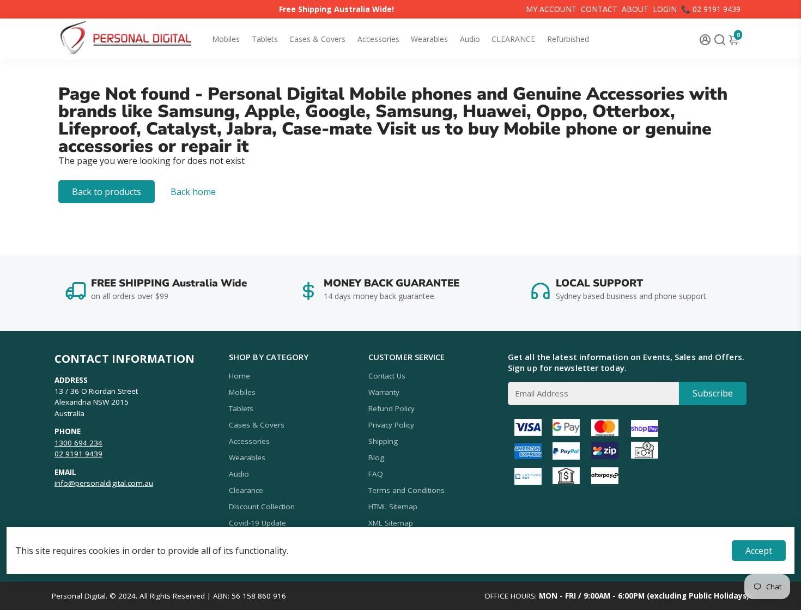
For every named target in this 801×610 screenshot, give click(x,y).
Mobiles (226, 39)
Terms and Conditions (406, 490)
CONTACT (599, 9)
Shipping (383, 441)
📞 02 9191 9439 (711, 9)
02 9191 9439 (78, 454)
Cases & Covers (317, 39)
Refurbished (568, 39)
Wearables (429, 39)
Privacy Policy (391, 425)
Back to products (106, 192)
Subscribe (713, 393)
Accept (758, 551)
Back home (193, 192)
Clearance (246, 490)
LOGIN (665, 9)
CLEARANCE (513, 39)
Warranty (383, 392)
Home (239, 376)
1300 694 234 (78, 443)
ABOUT (635, 9)
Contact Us (386, 376)
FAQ (375, 474)
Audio (470, 39)
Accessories (378, 39)
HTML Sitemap (392, 506)
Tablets (265, 39)
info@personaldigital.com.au (103, 483)
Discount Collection (262, 506)
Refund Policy (391, 408)
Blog (376, 457)
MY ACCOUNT (551, 9)
